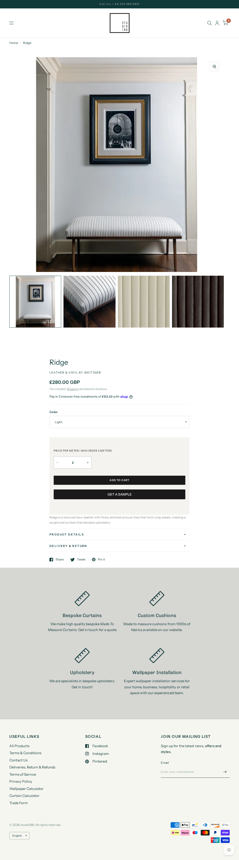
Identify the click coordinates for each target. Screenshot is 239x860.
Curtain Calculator (24, 795)
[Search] (209, 23)
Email (165, 762)
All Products (19, 746)
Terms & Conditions (25, 753)
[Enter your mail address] (225, 772)
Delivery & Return (68, 546)
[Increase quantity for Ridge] (87, 462)
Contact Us (18, 760)
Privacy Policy (20, 781)
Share (60, 559)
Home (13, 43)
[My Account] (217, 23)
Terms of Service (22, 774)
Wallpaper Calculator (26, 788)
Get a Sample (120, 494)
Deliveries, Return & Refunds (32, 767)
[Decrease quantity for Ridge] (57, 462)
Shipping (72, 389)
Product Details (66, 534)
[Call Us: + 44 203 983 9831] (119, 4)
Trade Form (18, 803)
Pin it (101, 559)
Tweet (81, 559)
